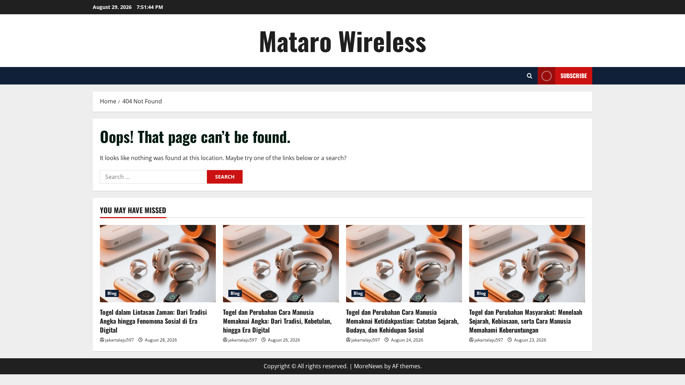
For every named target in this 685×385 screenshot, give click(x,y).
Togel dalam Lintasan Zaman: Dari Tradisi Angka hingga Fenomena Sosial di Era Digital (153, 320)
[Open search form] (529, 76)
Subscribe (573, 75)
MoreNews (368, 366)
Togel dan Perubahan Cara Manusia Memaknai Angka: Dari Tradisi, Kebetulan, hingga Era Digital (277, 320)
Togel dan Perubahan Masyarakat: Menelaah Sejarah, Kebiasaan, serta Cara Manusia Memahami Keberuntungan (525, 320)
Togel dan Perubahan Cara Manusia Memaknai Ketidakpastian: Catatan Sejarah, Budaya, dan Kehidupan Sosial (402, 320)
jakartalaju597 (119, 340)
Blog (112, 293)
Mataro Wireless (342, 40)
